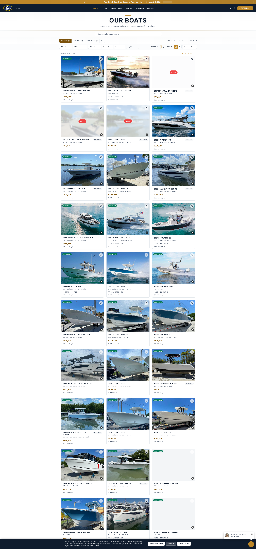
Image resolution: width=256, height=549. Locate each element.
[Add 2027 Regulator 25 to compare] (143, 281)
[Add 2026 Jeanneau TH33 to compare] (143, 527)
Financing (140, 8)
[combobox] (128, 34)
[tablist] (82, 41)
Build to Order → (188, 53)
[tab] (65, 41)
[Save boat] (101, 59)
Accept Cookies (184, 543)
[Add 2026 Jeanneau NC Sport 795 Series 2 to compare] (97, 478)
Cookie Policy (94, 545)
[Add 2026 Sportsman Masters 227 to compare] (97, 527)
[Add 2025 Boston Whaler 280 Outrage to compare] (97, 427)
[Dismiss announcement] (253, 2)
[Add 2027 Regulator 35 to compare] (188, 329)
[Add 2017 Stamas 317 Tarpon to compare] (97, 183)
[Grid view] (176, 47)
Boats (95, 8)
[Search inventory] (230, 8)
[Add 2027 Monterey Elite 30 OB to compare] (143, 85)
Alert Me (169, 47)
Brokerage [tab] (78, 40)
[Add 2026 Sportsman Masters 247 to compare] (97, 85)
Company (150, 8)
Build (105, 8)
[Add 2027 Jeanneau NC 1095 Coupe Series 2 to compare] (97, 232)
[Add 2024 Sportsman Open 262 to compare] (143, 478)
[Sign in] (235, 8)
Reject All (171, 543)
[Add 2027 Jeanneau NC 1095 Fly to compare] (188, 527)
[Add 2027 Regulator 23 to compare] (188, 232)
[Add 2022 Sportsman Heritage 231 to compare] (188, 378)
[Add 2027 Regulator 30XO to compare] (143, 183)
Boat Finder (155, 47)
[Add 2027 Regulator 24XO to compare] (188, 281)
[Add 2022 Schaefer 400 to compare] (188, 134)
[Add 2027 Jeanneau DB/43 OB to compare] (143, 232)
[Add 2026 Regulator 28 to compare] (143, 427)
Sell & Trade (116, 8)
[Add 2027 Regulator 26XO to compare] (143, 329)
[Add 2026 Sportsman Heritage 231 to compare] (97, 329)
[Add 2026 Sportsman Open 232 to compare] (188, 478)
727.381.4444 (246, 8)
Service (129, 8)
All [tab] (102, 40)
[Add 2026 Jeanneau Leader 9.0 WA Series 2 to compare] (97, 378)
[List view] (179, 47)
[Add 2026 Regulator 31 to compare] (143, 378)
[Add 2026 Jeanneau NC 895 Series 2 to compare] (188, 183)
